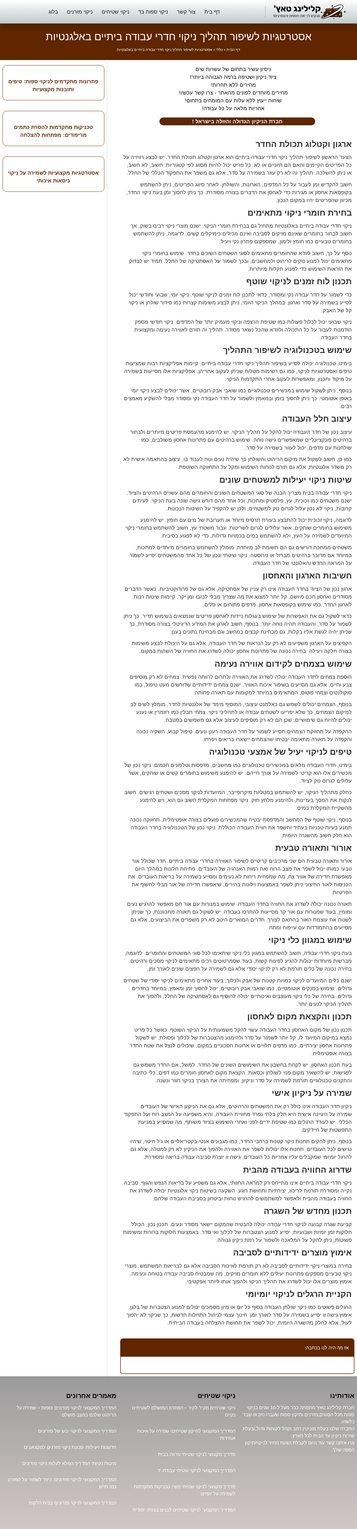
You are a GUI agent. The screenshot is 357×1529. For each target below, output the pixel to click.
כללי (219, 50)
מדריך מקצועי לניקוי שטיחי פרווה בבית (196, 1454)
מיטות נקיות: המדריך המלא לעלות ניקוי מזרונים (69, 1463)
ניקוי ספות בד (153, 12)
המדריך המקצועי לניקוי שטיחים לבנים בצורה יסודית (184, 1510)
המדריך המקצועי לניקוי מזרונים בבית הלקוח (72, 1503)
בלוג (53, 12)
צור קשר (186, 12)
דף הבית (233, 50)
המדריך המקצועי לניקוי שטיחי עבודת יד (196, 1470)
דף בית (212, 12)
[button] (127, 1347)
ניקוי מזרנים (80, 12)
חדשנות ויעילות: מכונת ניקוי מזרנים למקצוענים (70, 1447)
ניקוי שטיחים (115, 12)
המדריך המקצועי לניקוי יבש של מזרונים (77, 1431)
